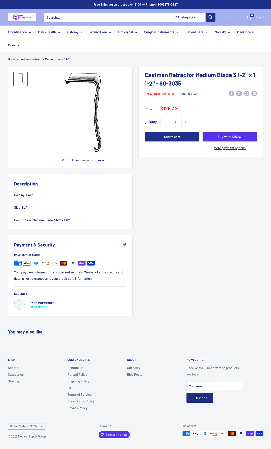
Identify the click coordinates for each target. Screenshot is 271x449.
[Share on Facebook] (231, 93)
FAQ (70, 388)
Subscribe (199, 398)
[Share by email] (254, 93)
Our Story (133, 368)
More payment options (230, 148)
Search (13, 368)
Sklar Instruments (159, 93)
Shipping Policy (78, 381)
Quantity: (151, 122)
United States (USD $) (23, 426)
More (11, 45)
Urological (125, 32)
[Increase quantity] (186, 122)
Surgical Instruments (159, 32)
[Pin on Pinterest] (239, 93)
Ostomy (72, 32)
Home (11, 59)
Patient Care (194, 32)
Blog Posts (134, 374)
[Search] (210, 17)
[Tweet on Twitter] (246, 93)
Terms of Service (79, 394)
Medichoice (245, 32)
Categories (16, 374)
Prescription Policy (80, 401)
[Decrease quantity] (164, 122)
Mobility (220, 32)
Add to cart (172, 137)
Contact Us (75, 368)
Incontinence (17, 32)
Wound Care (98, 32)
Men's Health (47, 32)
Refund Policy (77, 374)
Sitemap (14, 381)
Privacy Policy (77, 408)
